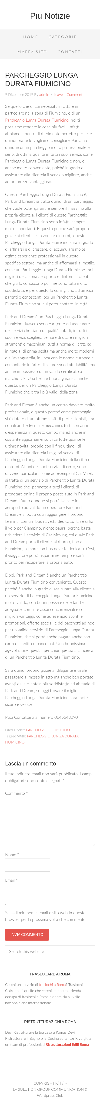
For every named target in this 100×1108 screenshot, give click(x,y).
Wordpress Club (50, 1095)
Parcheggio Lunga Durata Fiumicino (37, 120)
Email (11, 880)
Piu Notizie (50, 16)
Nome (12, 855)
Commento (16, 793)
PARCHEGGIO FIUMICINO (48, 730)
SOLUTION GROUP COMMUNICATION (51, 1089)
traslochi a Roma (52, 985)
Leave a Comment (68, 95)
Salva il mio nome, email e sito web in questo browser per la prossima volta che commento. (46, 916)
